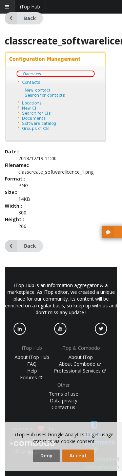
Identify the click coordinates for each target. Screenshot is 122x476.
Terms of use (63, 394)
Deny (46, 455)
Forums (29, 377)
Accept (78, 455)
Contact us (63, 407)
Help (32, 370)
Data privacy (63, 400)
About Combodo (78, 364)
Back (30, 18)
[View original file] (55, 140)
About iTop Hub (32, 357)
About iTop (80, 357)
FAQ (32, 364)
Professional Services (78, 370)
